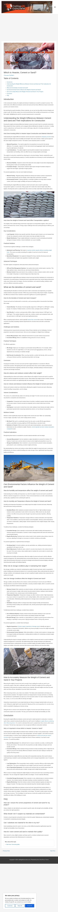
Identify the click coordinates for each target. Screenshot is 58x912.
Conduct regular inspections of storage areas (28, 626)
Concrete (6, 75)
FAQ (8, 95)
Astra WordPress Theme (43, 859)
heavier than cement (32, 319)
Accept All (29, 905)
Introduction (9, 82)
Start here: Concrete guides (13, 844)
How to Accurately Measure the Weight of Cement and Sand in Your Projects (25, 91)
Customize (9, 905)
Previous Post (6, 850)
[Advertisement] (29, 25)
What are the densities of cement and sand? (17, 87)
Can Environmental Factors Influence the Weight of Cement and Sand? (24, 89)
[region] (19, 901)
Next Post (53, 850)
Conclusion (9, 93)
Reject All (20, 905)
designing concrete (46, 136)
